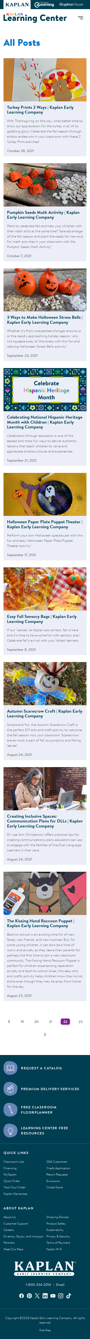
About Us (9, 1217)
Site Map (45, 1330)
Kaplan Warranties (15, 1194)
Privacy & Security (58, 1236)
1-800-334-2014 (38, 1284)
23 (81, 1021)
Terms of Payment (58, 1243)
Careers (8, 1230)
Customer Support (15, 1224)
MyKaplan (10, 1175)
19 (22, 1021)
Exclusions (53, 1181)
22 (65, 1021)
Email (60, 1284)
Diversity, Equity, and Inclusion (23, 1236)
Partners (9, 1243)
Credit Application (58, 1168)
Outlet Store (54, 1187)
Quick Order (11, 1181)
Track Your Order (14, 1187)
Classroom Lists (13, 1162)
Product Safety (56, 1224)
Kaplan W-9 (54, 1249)
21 (50, 1021)
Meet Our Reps (13, 1249)
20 (36, 1021)
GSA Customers (56, 1162)
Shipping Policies (57, 1217)
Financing (10, 1168)
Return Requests (57, 1175)
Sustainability (55, 1230)
